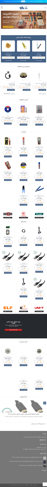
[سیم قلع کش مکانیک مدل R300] (8, 109)
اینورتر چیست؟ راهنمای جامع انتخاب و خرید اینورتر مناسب (30, 465)
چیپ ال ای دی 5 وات (39, 357)
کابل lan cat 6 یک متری (39, 264)
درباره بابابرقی (35, 485)
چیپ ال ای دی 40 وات (24, 357)
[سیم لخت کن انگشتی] (23, 46)
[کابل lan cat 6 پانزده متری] (8, 257)
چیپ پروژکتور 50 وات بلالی (23, 382)
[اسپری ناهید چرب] (39, 166)
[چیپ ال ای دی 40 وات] (23, 351)
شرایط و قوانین (27, 485)
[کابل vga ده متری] (39, 231)
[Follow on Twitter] (41, 440)
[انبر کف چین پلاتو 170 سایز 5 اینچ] (39, 189)
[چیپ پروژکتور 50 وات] (39, 375)
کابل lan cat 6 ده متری (39, 291)
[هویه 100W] (38, 46)
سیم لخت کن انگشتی (23, 54)
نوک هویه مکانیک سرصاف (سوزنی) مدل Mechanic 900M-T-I (23, 118)
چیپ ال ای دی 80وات (8, 357)
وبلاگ (31, 485)
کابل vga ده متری (39, 237)
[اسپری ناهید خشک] (23, 141)
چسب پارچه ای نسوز (23, 172)
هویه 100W (39, 54)
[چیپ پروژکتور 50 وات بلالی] (23, 375)
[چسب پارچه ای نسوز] (23, 166)
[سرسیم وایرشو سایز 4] (8, 46)
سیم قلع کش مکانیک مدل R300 (8, 117)
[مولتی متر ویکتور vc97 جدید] (39, 141)
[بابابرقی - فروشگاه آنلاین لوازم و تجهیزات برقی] (23, 7)
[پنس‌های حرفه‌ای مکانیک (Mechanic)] (39, 109)
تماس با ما (11, 485)
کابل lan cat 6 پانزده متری (8, 264)
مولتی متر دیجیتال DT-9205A (8, 148)
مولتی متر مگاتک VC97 (8, 172)
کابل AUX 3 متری (23, 237)
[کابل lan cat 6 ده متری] (39, 283)
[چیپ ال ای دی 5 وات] (39, 351)
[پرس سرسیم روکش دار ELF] (23, 189)
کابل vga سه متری (23, 288)
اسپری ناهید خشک (23, 147)
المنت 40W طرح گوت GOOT (41, 83)
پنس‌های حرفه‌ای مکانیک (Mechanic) (39, 118)
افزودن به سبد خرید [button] (39, 60)
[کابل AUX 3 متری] (23, 231)
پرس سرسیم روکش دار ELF (23, 196)
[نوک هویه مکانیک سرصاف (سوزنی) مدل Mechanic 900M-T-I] (23, 109)
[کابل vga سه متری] (23, 282)
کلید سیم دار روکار (12, 83)
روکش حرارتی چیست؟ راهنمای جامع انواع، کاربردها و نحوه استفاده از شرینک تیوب (25, 461)
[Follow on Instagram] (43, 440)
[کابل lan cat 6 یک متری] (39, 257)
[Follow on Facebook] (45, 440)
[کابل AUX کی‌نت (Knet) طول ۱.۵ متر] (8, 231)
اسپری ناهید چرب (39, 172)
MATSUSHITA (7, 93)
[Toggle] (46, 424)
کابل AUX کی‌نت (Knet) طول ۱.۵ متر (7, 238)
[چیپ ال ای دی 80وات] (8, 351)
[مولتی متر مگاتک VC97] (8, 166)
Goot (40, 93)
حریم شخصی (22, 485)
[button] (45, 7)
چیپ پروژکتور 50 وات (39, 381)
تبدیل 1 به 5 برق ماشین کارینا (25, 83)
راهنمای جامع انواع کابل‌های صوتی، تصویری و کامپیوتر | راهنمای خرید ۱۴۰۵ (23, 414)
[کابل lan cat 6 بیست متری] (23, 257)
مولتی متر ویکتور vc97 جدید (39, 148)
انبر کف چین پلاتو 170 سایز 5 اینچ (39, 196)
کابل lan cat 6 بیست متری (23, 264)
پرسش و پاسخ (16, 485)
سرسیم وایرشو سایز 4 (8, 54)
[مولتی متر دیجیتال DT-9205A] (8, 141)
